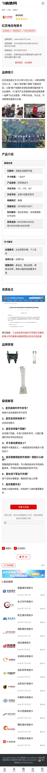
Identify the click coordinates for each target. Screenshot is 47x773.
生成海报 (10, 565)
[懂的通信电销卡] (9, 728)
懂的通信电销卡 (25, 724)
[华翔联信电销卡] (9, 742)
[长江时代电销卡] (9, 605)
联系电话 (18, 62)
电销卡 (8, 548)
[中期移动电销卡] (9, 701)
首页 (3, 10)
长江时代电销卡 (25, 601)
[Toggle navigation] (43, 3)
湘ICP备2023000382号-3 (28, 760)
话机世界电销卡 (25, 670)
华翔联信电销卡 (25, 738)
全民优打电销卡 (25, 683)
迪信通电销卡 (24, 642)
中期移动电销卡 (25, 697)
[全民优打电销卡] (9, 687)
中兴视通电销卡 (25, 711)
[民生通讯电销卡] (9, 618)
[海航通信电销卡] (9, 632)
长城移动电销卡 (25, 656)
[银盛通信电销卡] (9, 591)
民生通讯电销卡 (25, 615)
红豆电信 (21, 548)
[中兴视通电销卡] (9, 714)
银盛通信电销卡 (25, 588)
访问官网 (28, 62)
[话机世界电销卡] (9, 673)
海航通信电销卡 (25, 629)
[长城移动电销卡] (9, 659)
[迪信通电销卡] (9, 646)
